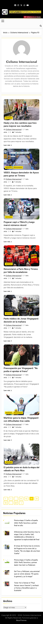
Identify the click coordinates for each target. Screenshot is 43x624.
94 (37, 499)
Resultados (18, 168)
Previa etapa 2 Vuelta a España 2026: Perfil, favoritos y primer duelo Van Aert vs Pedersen (26, 562)
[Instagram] (18, 5)
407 (16, 503)
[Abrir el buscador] (41, 26)
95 (6, 503)
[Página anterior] (6, 499)
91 (21, 499)
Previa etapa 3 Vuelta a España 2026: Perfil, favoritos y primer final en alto (26, 523)
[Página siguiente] (21, 503)
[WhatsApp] (24, 5)
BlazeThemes (21, 620)
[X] (21, 5)
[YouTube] (27, 5)
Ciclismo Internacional (13, 129)
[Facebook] (15, 5)
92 (26, 499)
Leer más (7, 145)
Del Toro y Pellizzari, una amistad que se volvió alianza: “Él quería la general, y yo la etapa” (26, 574)
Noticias (9, 118)
